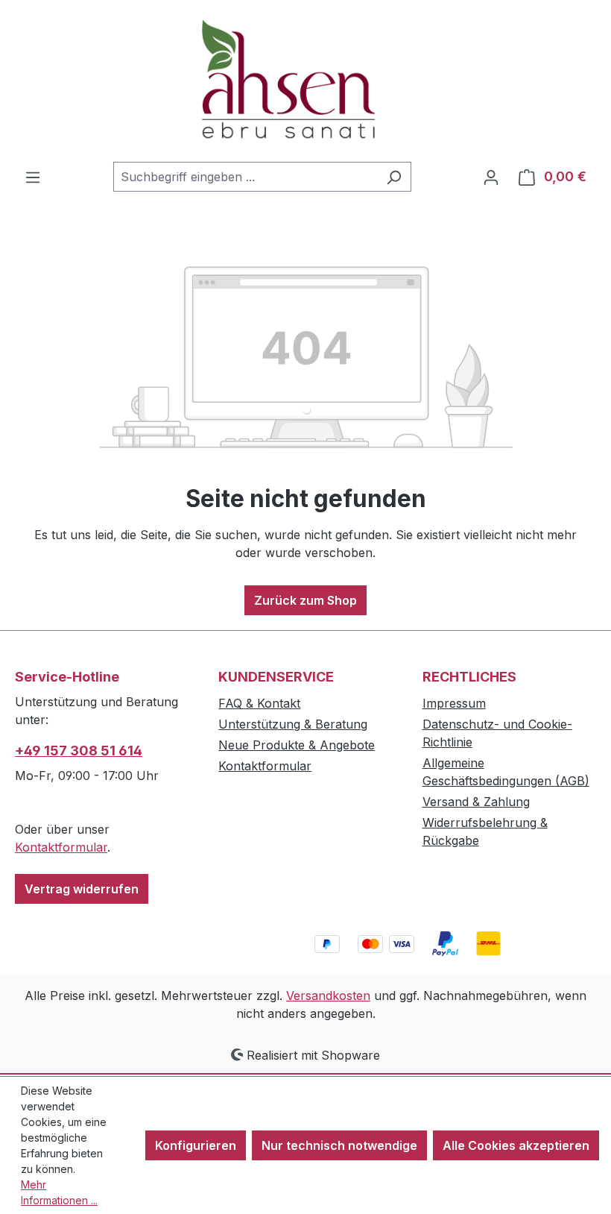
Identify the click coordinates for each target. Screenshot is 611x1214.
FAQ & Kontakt (259, 703)
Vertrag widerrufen (82, 888)
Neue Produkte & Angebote (296, 744)
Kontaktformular (61, 847)
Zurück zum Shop (305, 600)
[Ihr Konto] (491, 177)
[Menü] (33, 177)
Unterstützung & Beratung (292, 724)
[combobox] (245, 177)
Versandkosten (328, 995)
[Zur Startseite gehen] (305, 81)
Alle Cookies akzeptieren (516, 1145)
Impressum (454, 703)
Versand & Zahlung (476, 801)
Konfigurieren (195, 1145)
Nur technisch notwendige (339, 1145)
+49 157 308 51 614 (78, 750)
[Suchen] (393, 177)
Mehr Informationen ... (59, 1192)
